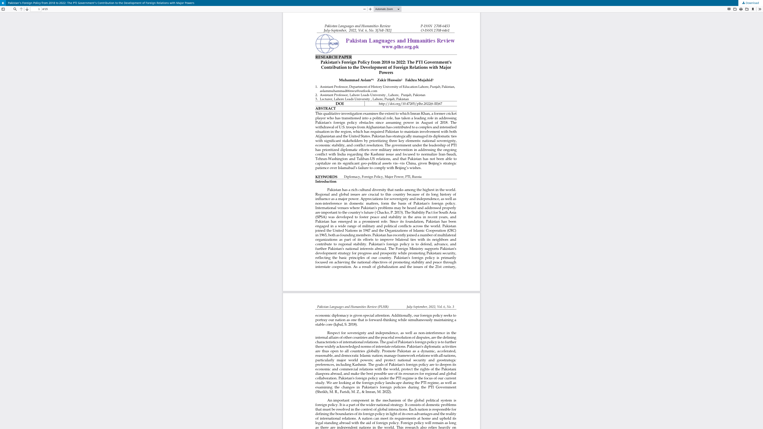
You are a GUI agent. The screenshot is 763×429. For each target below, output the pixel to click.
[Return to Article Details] (3, 3)
